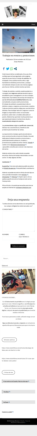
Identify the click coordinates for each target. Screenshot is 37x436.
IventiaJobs (5, 162)
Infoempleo (5, 177)
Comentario (7, 209)
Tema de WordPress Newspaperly (20, 421)
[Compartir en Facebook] (3, 68)
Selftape (5, 402)
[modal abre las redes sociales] (15, 68)
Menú (33, 24)
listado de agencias (10, 168)
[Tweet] (7, 68)
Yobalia (30, 142)
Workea (14, 177)
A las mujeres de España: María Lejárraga (15, 381)
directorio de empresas (18, 144)
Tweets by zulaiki (7, 412)
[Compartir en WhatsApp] (11, 68)
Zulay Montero (18, 61)
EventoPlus (5, 166)
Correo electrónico (24, 236)
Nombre (5, 234)
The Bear (6, 391)
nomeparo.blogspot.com (23, 187)
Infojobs (24, 174)
